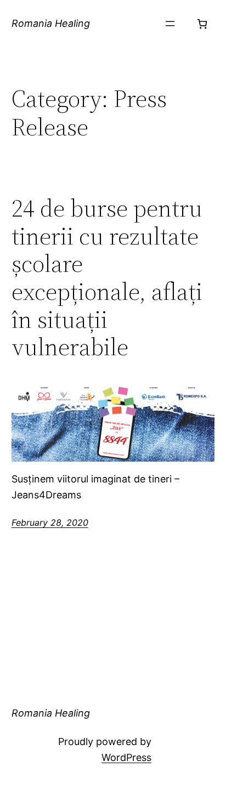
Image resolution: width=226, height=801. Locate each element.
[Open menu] (170, 23)
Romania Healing (51, 23)
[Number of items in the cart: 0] (202, 24)
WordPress (126, 757)
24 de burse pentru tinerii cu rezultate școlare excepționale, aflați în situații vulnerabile (107, 278)
